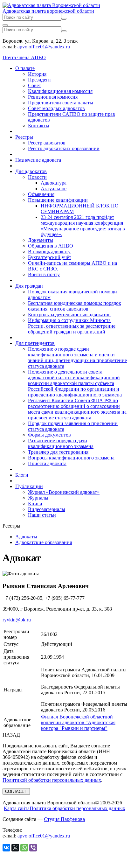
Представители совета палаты (60, 102)
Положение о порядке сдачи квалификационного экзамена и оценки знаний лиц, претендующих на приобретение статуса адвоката (77, 357)
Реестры (24, 137)
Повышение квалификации (58, 200)
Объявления (41, 194)
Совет (34, 85)
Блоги (21, 475)
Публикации (29, 486)
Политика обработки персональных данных (77, 808)
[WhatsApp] (24, 847)
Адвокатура (53, 183)
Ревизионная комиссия (53, 97)
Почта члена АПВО (24, 57)
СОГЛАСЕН (16, 791)
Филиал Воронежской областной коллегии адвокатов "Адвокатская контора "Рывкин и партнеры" (78, 722)
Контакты (38, 125)
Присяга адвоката (47, 463)
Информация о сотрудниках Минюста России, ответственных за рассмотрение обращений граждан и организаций (71, 326)
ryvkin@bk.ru (17, 619)
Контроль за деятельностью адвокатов (69, 314)
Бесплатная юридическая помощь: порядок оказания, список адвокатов (74, 306)
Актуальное (53, 188)
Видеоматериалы (46, 509)
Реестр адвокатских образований (64, 148)
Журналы (38, 497)
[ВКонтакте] (6, 847)
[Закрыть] (5, 25)
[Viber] (33, 847)
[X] (15, 847)
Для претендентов (35, 343)
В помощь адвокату (49, 251)
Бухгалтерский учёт (49, 257)
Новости (37, 177)
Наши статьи (42, 515)
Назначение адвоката (38, 160)
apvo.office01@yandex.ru (43, 46)
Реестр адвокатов (47, 142)
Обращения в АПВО (50, 245)
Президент (39, 79)
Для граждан (29, 286)
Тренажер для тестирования (58, 452)
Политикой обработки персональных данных (52, 780)
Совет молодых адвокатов (56, 108)
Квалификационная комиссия (60, 91)
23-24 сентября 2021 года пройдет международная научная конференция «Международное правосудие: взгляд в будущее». (83, 225)
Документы (40, 240)
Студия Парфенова (64, 819)
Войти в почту (44, 274)
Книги (35, 503)
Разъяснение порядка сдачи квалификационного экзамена (60, 443)
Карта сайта (17, 808)
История (37, 74)
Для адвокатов (31, 171)
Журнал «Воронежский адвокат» (64, 492)
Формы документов (49, 435)
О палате (25, 68)
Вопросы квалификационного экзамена (71, 457)
